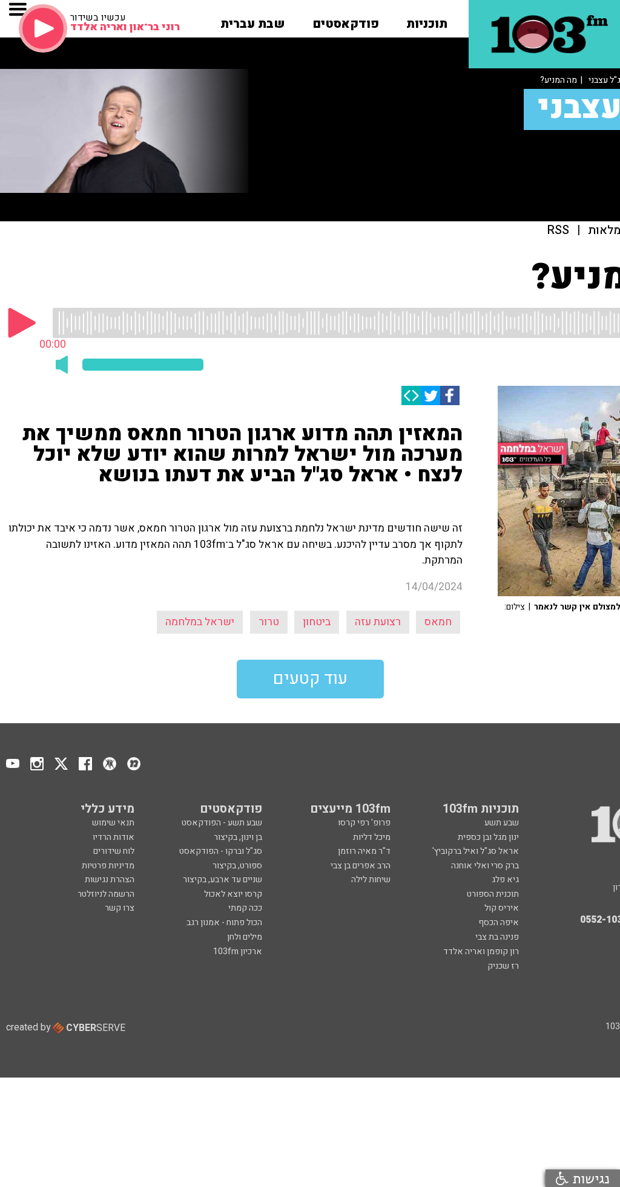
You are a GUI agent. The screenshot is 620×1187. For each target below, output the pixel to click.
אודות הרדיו (113, 837)
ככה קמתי (245, 907)
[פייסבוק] (450, 395)
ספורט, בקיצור (237, 865)
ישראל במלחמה (199, 621)
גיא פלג (505, 879)
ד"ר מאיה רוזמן (364, 851)
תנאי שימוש (113, 822)
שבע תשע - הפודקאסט (222, 822)
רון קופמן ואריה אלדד (481, 951)
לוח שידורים (113, 851)
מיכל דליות (372, 837)
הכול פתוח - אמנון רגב (224, 922)
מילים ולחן (244, 936)
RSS (558, 230)
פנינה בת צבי (497, 936)
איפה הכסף (498, 922)
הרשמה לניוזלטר (106, 894)
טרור (269, 621)
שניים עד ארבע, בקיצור (222, 879)
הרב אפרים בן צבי (361, 865)
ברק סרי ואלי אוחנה (485, 865)
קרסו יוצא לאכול (233, 894)
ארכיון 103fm (237, 951)
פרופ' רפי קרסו (364, 822)
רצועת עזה (378, 621)
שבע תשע (501, 822)
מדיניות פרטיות (108, 865)
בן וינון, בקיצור (238, 837)
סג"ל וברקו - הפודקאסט (220, 851)
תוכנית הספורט (493, 894)
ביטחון (317, 621)
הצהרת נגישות (109, 879)
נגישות (589, 1178)
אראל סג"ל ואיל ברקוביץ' (475, 851)
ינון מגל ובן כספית (488, 837)
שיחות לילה (371, 879)
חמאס (438, 621)
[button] (426, 20)
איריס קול (501, 907)
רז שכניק (503, 966)
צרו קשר (119, 907)
